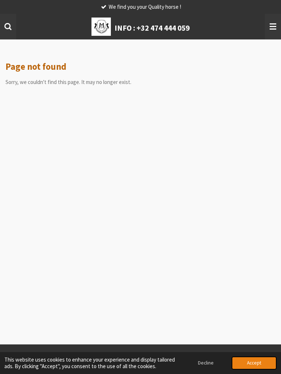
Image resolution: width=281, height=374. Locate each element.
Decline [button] (206, 363)
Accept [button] (254, 363)
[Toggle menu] (273, 26)
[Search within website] (8, 26)
